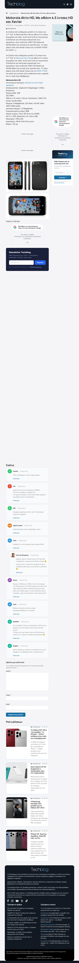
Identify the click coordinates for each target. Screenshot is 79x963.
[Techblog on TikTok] (26, 900)
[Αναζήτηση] (64, 4)
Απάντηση (16, 478)
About (38, 956)
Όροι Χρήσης (9, 951)
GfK (14, 508)
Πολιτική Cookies (38, 951)
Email (8, 704)
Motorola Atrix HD (23, 58)
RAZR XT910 (41, 71)
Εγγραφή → (62, 177)
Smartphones (12, 28)
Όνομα (8, 695)
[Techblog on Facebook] (8, 900)
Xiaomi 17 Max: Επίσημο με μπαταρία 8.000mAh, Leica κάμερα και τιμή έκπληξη (55, 936)
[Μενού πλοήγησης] (71, 4)
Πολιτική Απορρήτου (35, 267)
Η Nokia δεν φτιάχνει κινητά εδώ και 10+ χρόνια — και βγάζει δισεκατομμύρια (56, 920)
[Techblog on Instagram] (12, 900)
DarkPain (16, 621)
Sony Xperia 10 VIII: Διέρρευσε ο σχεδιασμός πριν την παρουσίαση (39, 770)
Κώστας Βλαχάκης (40, 25)
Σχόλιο (8, 671)
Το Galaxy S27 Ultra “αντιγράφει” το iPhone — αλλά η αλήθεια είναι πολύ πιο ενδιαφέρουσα (39, 734)
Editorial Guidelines (38, 953)
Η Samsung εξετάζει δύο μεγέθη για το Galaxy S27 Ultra (37, 804)
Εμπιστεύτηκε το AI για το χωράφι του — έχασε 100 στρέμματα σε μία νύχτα (55, 943)
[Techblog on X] (22, 900)
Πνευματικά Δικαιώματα (13, 953)
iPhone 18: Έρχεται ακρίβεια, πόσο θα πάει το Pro (39, 836)
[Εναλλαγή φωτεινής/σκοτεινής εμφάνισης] (68, 4)
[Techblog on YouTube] (17, 901)
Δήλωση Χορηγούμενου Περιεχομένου (54, 951)
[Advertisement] (27, 367)
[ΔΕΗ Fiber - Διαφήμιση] (62, 33)
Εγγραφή (40, 262)
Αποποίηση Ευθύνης (26, 953)
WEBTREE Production (46, 956)
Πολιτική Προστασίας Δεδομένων (23, 951)
